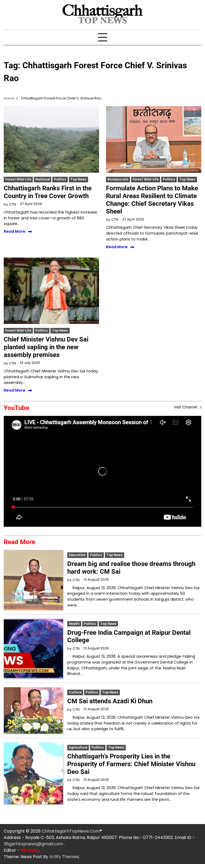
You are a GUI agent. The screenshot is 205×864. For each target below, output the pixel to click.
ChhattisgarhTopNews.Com (71, 831)
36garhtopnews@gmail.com (34, 844)
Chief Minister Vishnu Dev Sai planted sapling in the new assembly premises (46, 347)
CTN (12, 204)
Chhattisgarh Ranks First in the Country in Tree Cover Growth (48, 192)
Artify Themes (64, 857)
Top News (78, 179)
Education (77, 555)
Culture (75, 692)
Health (74, 624)
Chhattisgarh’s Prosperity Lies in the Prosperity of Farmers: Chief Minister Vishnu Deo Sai (131, 764)
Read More (14, 232)
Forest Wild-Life (18, 179)
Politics (60, 179)
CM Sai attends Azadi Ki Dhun (109, 701)
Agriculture (78, 747)
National (43, 179)
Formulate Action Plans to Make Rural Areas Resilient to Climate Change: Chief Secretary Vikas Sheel (152, 199)
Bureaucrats (118, 179)
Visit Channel (186, 407)
